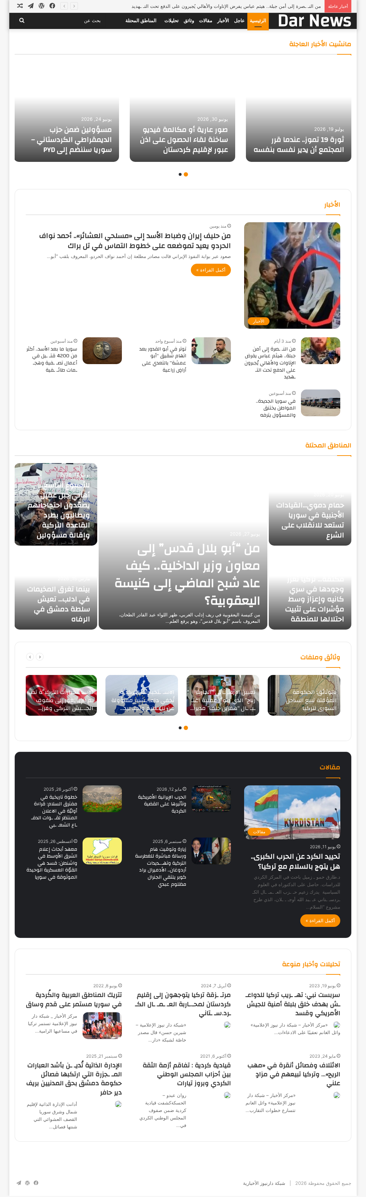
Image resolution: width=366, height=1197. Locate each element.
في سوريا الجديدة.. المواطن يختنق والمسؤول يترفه (276, 408)
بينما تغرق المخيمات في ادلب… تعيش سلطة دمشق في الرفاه (58, 604)
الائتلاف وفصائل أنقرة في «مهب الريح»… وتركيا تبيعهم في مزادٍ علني (293, 1074)
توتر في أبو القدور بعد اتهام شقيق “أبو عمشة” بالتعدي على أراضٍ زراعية (162, 359)
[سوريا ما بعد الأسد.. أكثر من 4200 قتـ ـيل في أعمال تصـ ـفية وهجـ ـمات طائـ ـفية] (102, 350)
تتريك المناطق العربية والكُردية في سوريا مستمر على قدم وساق (74, 999)
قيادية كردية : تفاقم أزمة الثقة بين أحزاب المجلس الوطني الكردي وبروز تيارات (187, 1074)
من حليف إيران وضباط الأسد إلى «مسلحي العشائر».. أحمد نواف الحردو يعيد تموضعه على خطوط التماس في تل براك (135, 240)
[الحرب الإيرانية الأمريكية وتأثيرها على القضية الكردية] (211, 798)
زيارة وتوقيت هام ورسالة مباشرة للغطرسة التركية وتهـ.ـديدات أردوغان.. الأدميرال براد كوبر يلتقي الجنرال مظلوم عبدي (160, 867)
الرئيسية (258, 20)
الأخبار (223, 20)
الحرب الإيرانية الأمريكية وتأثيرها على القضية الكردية (162, 804)
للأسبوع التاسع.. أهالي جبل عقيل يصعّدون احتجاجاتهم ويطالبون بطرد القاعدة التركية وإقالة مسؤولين (59, 510)
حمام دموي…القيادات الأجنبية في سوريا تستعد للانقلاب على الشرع (310, 520)
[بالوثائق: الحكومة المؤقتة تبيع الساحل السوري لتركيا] (304, 695)
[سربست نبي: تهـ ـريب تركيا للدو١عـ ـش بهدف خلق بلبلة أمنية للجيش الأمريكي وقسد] (336, 1024)
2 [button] (180, 174)
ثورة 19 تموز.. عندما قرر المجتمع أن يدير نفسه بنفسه (298, 144)
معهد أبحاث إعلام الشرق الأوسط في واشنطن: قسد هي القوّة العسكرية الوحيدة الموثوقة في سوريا (51, 863)
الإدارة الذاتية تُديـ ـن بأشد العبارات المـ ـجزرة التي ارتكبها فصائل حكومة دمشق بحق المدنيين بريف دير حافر (74, 1078)
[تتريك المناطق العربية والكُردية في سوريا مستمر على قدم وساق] (102, 1025)
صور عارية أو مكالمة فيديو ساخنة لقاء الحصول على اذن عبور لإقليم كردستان (184, 139)
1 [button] (186, 174)
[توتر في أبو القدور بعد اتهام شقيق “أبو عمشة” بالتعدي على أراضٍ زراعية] (211, 350)
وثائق (189, 20)
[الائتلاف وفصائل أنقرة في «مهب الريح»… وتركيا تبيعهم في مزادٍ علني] (336, 1095)
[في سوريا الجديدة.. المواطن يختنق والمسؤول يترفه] (320, 402)
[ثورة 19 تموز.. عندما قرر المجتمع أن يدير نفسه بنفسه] (298, 112)
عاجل (239, 20)
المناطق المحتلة (141, 20)
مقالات (205, 20)
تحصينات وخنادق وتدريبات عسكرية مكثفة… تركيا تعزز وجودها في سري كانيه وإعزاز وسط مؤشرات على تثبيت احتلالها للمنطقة (314, 589)
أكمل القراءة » (211, 270)
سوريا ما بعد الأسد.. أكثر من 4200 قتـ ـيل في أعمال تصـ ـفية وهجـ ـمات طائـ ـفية (51, 359)
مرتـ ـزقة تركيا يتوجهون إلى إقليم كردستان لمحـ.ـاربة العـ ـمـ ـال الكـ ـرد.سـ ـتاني (183, 1004)
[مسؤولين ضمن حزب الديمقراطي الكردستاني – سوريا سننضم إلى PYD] (66, 112)
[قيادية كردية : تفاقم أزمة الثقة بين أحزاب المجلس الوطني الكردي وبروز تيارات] (227, 1095)
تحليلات (171, 20)
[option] (298, 112)
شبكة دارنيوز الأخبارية (264, 1183)
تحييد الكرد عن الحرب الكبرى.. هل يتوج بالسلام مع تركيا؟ (295, 861)
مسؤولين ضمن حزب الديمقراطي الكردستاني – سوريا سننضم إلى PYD (71, 139)
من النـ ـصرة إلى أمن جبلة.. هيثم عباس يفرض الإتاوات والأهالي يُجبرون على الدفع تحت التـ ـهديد (226, 6)
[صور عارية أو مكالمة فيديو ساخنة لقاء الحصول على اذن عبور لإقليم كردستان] (182, 112)
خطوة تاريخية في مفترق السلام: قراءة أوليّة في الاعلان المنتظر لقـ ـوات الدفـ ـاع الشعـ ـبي (54, 811)
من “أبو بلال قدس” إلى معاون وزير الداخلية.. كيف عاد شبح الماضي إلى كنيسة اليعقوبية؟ (187, 574)
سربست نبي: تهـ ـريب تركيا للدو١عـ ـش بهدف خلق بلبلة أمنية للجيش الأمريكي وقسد (293, 1004)
